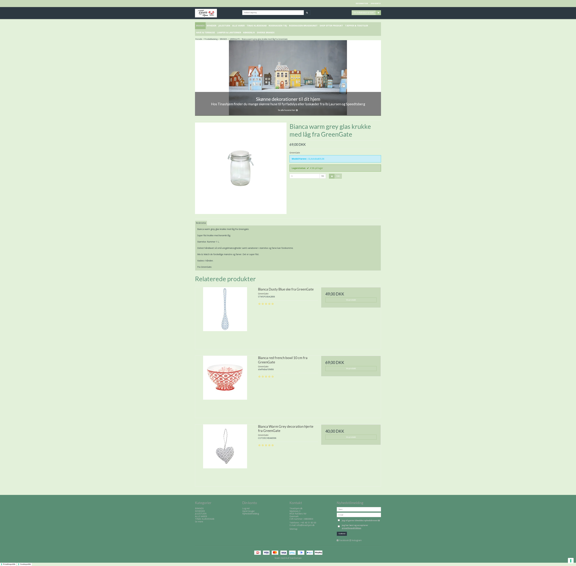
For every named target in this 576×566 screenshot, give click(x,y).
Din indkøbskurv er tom (364, 12)
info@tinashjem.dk (306, 525)
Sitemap (293, 528)
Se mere (199, 521)
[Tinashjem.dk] (217, 13)
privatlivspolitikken (351, 528)
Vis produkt (351, 300)
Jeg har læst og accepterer (355, 526)
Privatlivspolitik (9, 564)
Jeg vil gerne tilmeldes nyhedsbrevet (361, 520)
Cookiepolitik (25, 564)
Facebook (344, 540)
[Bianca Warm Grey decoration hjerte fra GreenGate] (225, 454)
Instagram (357, 540)
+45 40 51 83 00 (308, 522)
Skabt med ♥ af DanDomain (288, 558)
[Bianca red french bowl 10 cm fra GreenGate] (225, 386)
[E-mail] (359, 514)
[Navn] (359, 509)
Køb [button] (338, 176)
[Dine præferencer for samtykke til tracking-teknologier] (571, 561)
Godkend (342, 534)
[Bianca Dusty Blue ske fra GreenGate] (225, 317)
